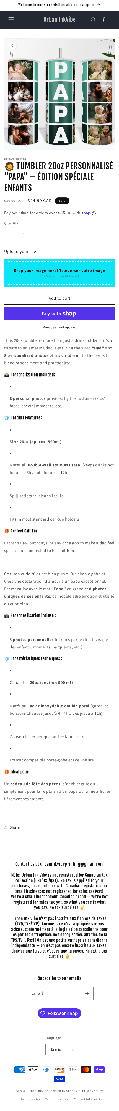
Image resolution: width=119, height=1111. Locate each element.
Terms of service (57, 1099)
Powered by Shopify (63, 1090)
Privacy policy (92, 1091)
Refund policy (30, 1099)
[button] (11, 20)
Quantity (11, 223)
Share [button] (15, 827)
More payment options (60, 327)
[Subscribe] (87, 993)
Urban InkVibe (37, 1090)
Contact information (89, 1099)
